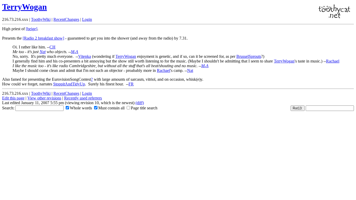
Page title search (144, 108)
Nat (43, 51)
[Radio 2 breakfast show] (43, 38)
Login (87, 19)
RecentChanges (66, 19)
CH (53, 47)
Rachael (332, 61)
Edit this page (13, 98)
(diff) (140, 103)
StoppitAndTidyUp (69, 84)
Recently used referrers (83, 98)
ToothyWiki (41, 19)
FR (131, 84)
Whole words (81, 108)
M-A (74, 51)
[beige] (31, 29)
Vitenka (84, 56)
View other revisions (44, 98)
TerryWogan (24, 6)
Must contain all (111, 108)
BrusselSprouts (248, 56)
